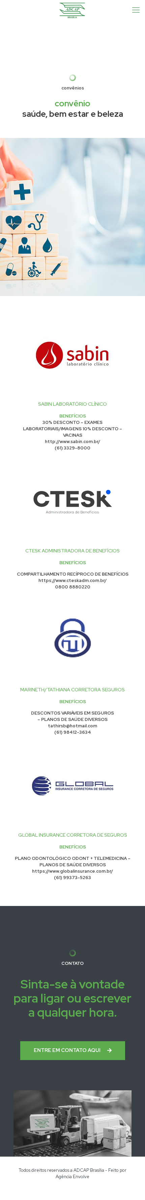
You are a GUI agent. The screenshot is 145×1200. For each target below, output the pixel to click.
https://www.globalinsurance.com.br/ (72, 871)
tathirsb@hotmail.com (72, 726)
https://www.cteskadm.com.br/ (72, 580)
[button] (72, 1050)
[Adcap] (72, 10)
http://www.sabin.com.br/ (72, 441)
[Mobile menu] (136, 10)
